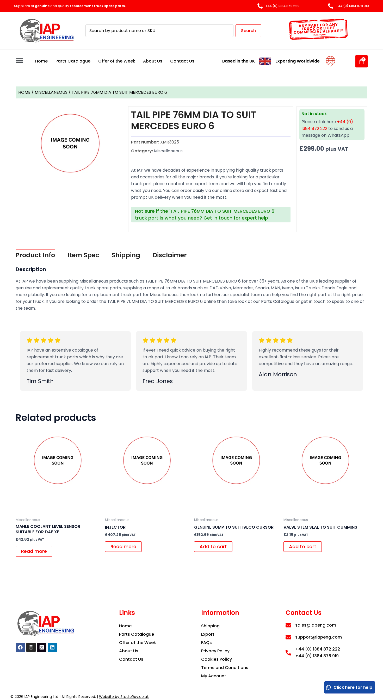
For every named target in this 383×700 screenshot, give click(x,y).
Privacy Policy (215, 651)
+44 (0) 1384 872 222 (317, 649)
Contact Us (182, 61)
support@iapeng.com (318, 637)
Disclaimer (170, 255)
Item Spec (83, 255)
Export (207, 634)
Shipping (126, 255)
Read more (34, 551)
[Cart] (361, 61)
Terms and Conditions (224, 668)
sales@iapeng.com (315, 625)
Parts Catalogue (72, 61)
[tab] (35, 255)
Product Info (35, 255)
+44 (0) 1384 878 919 (317, 656)
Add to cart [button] (213, 546)
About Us (152, 61)
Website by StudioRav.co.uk (124, 696)
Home (41, 61)
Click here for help (352, 687)
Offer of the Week (116, 61)
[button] (19, 60)
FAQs (206, 643)
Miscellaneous (51, 92)
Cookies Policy (216, 659)
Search (248, 31)
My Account (213, 676)
